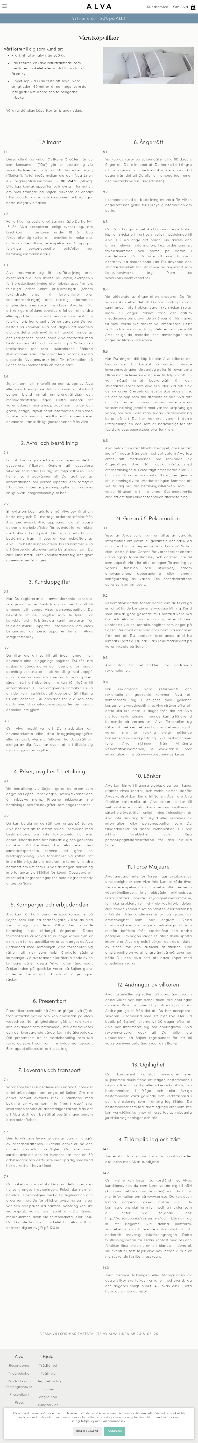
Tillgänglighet (19, 1374)
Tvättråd (48, 1374)
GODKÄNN (115, 1431)
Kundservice (157, 7)
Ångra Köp (48, 1397)
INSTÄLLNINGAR (87, 1431)
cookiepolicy (116, 1421)
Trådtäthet (48, 1366)
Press (19, 1403)
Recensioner (19, 1366)
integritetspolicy (83, 1421)
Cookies (48, 1389)
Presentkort (19, 1395)
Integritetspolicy (48, 1381)
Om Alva (180, 7)
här (63, 493)
